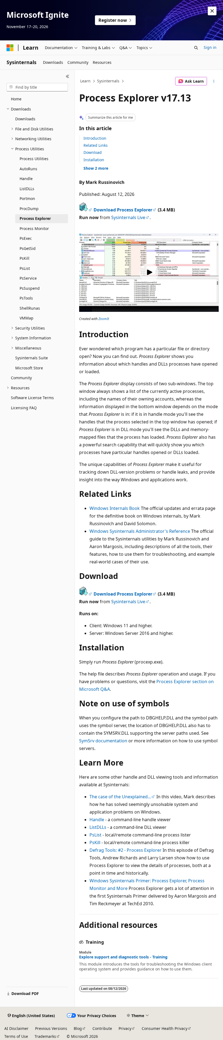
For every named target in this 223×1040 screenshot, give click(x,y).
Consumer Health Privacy (164, 1028)
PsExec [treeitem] (26, 238)
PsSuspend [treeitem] (30, 288)
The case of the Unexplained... (120, 797)
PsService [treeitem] (28, 278)
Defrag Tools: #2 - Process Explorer (125, 850)
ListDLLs (97, 827)
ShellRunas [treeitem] (30, 308)
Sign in (210, 47)
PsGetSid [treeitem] (28, 248)
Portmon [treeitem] (27, 198)
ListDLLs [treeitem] (27, 188)
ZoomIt (103, 318)
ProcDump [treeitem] (29, 208)
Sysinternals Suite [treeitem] (31, 357)
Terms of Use (16, 1036)
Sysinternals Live (128, 217)
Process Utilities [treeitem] (34, 158)
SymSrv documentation (103, 741)
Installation (93, 159)
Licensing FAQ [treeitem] (24, 407)
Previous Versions (51, 1028)
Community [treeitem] (21, 377)
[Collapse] (67, 76)
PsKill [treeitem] (24, 258)
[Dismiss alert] (212, 11)
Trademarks (45, 1036)
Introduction (94, 138)
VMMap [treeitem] (26, 318)
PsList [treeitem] (25, 268)
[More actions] (214, 81)
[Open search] (196, 48)
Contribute (102, 1028)
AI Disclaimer (16, 1028)
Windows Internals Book (114, 508)
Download (92, 152)
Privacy (125, 1028)
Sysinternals (108, 80)
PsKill (94, 842)
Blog (78, 1028)
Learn (85, 80)
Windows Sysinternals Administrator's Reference (139, 531)
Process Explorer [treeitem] (35, 218)
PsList (95, 835)
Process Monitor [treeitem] (34, 228)
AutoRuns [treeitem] (28, 168)
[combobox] (37, 87)
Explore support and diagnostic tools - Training (123, 957)
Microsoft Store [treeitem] (29, 367)
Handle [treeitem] (26, 178)
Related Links (95, 145)
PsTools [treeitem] (26, 298)
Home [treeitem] (16, 98)
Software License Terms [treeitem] (32, 397)
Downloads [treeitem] (25, 118)
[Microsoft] (10, 47)
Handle (96, 820)
